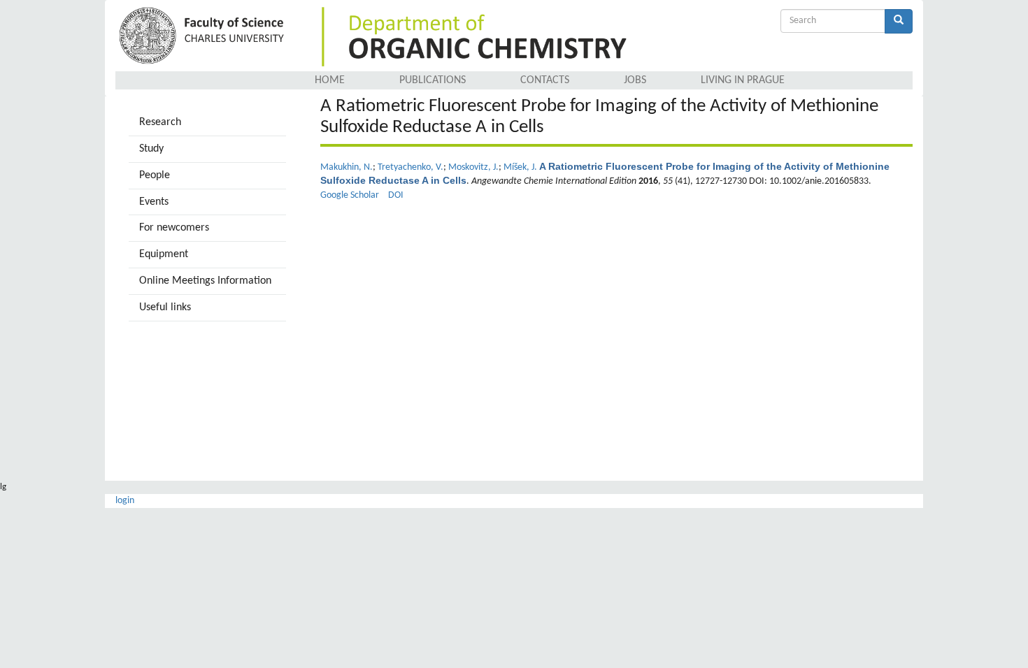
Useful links (165, 307)
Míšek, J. (520, 167)
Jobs (635, 80)
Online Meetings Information (205, 280)
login (124, 500)
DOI (396, 195)
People (154, 175)
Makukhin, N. (346, 167)
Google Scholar (349, 195)
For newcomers (174, 227)
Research (160, 122)
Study (151, 148)
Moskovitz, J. (473, 167)
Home (330, 80)
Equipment (163, 254)
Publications (432, 80)
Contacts (544, 80)
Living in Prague (743, 80)
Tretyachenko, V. (410, 167)
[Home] (204, 36)
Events (154, 202)
